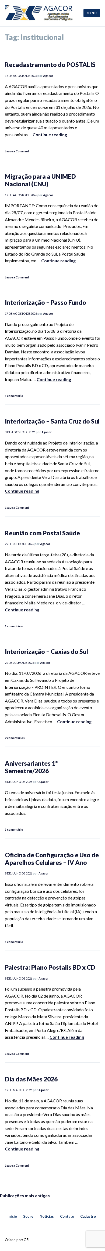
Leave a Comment (17, 151)
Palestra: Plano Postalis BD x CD (50, 967)
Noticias (47, 1216)
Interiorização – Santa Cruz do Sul (52, 421)
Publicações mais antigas (25, 1195)
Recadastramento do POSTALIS (50, 64)
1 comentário (14, 395)
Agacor (48, 75)
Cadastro (88, 1216)
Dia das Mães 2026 (31, 1079)
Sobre (28, 1216)
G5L (27, 1240)
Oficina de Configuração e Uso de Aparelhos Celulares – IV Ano (52, 858)
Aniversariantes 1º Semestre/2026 (31, 767)
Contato (67, 1216)
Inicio (12, 1216)
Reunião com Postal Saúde (42, 533)
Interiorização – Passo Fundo (45, 302)
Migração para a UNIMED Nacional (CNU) (40, 180)
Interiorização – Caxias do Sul (46, 651)
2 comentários (15, 738)
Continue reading (50, 134)
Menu (92, 13)
